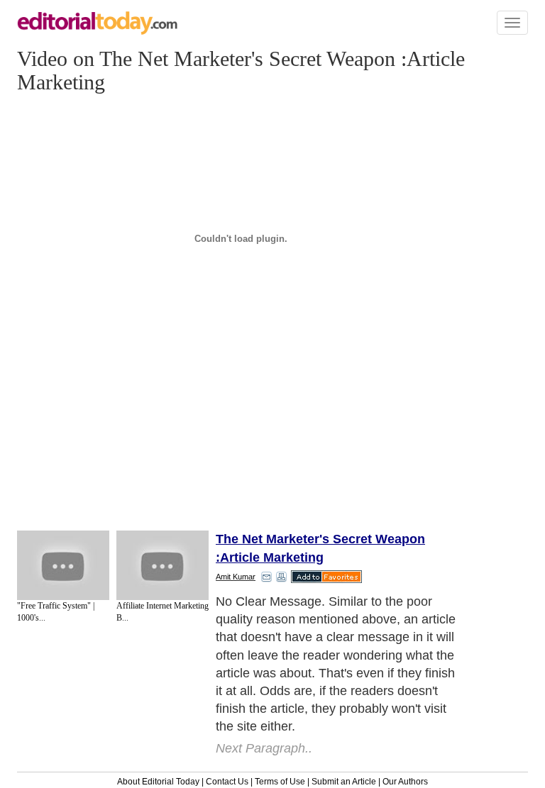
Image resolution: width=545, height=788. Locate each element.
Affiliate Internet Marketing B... (162, 612)
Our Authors (405, 782)
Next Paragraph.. (264, 748)
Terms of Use (280, 782)
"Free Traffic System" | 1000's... (55, 612)
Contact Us (227, 782)
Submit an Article (344, 782)
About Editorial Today (158, 782)
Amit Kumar (235, 576)
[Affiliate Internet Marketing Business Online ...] (162, 565)
